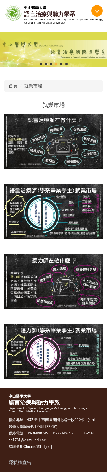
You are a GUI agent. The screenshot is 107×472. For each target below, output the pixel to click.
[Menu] (97, 11)
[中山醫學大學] (13, 13)
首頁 (13, 85)
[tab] (40, 64)
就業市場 (33, 85)
